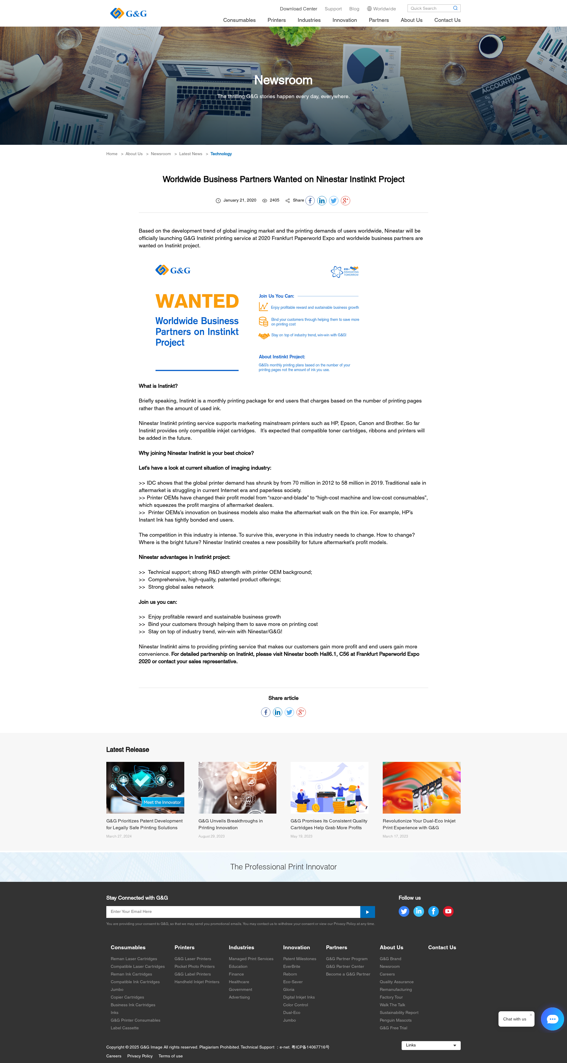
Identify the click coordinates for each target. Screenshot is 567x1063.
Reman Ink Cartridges (131, 974)
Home (112, 154)
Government (240, 990)
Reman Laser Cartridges (134, 959)
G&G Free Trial (393, 1028)
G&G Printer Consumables (135, 1021)
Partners (336, 947)
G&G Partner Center (345, 967)
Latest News (190, 154)
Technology (221, 154)
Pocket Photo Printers (195, 967)
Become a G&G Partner (348, 974)
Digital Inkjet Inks (299, 997)
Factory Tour (391, 997)
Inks (114, 1013)
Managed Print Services (251, 959)
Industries (241, 947)
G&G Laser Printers (193, 959)
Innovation (296, 947)
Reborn (290, 974)
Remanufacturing (396, 990)
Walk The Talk (392, 1005)
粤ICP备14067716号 (310, 1047)
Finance (236, 974)
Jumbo (117, 990)
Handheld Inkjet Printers (197, 982)
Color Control (295, 1005)
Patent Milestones (299, 959)
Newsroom (161, 154)
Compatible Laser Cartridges (138, 967)
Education (238, 967)
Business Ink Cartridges (133, 1005)
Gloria (288, 990)
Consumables (128, 947)
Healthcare (239, 982)
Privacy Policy (140, 1056)
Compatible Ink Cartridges (135, 982)
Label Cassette (125, 1028)
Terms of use (171, 1056)
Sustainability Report (399, 1013)
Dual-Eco (291, 1013)
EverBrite (291, 967)
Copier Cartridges (127, 997)
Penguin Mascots (396, 1021)
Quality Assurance (397, 982)
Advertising (239, 997)
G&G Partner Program (347, 959)
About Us (134, 154)
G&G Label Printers (193, 974)
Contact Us (442, 947)
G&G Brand (390, 959)
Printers (185, 947)
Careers (387, 974)
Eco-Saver (293, 982)
